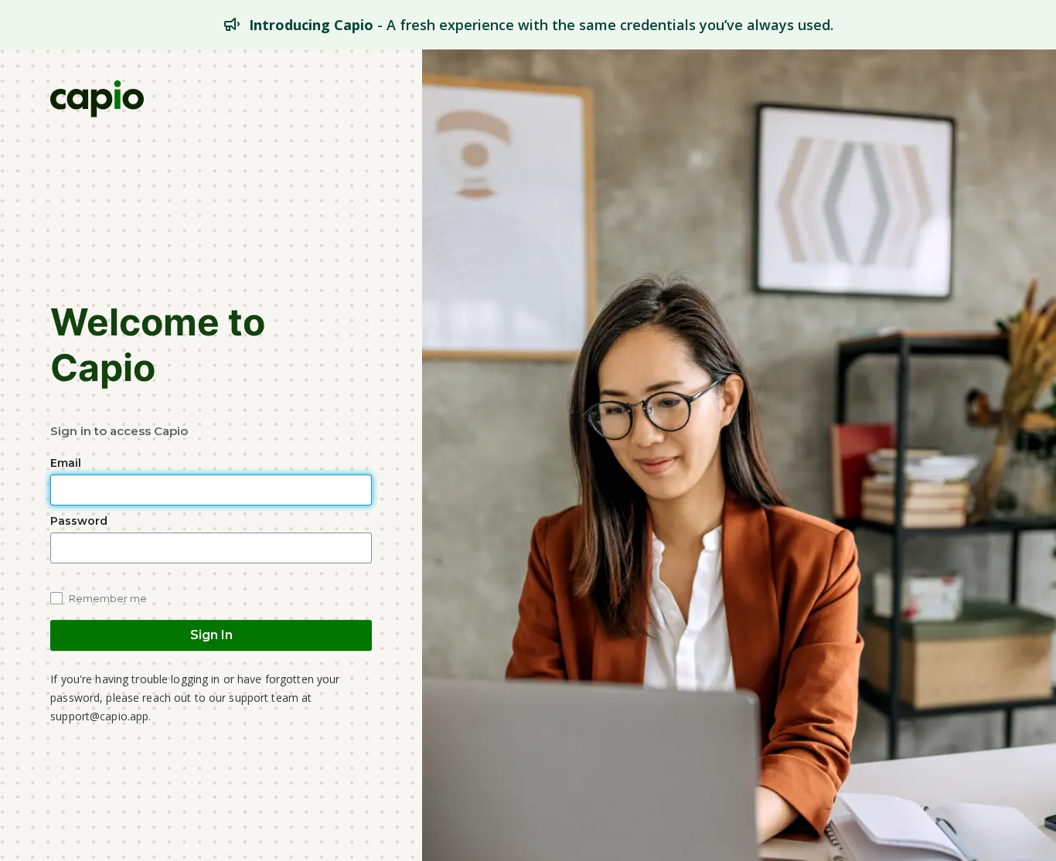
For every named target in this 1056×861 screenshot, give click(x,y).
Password (80, 521)
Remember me (108, 598)
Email (67, 463)
